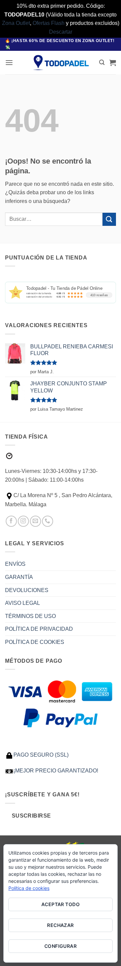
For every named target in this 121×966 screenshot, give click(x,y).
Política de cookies (28, 888)
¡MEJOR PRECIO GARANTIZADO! (55, 770)
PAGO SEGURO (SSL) (41, 755)
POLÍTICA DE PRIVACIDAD (39, 629)
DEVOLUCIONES (26, 590)
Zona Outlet (16, 23)
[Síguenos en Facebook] (11, 521)
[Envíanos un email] (35, 521)
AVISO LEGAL (22, 603)
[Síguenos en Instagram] (23, 521)
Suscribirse (31, 816)
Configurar (60, 946)
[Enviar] (109, 219)
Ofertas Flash (49, 23)
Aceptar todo (60, 904)
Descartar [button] (60, 32)
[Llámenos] (47, 521)
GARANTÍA (19, 577)
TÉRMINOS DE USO (30, 616)
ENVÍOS (15, 564)
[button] (9, 62)
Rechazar (60, 925)
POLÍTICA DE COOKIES (34, 642)
